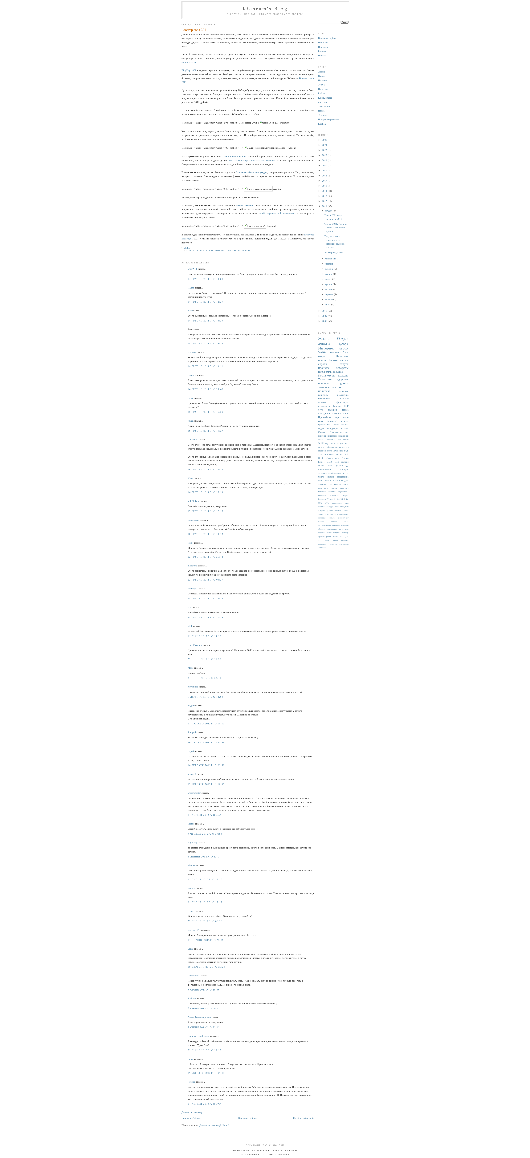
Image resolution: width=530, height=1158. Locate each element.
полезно (322, 102)
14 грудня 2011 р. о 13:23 (205, 320)
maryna (191, 888)
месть (346, 521)
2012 (325, 201)
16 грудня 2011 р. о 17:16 (205, 469)
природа (345, 532)
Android (329, 491)
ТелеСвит (343, 398)
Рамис (191, 374)
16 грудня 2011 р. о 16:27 (205, 430)
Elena (190, 948)
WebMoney (323, 443)
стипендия (323, 487)
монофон (336, 525)
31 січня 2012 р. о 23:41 (204, 677)
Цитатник (323, 89)
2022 (325, 155)
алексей (192, 774)
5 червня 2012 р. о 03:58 (205, 833)
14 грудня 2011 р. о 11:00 (205, 279)
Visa (320, 454)
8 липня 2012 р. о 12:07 (204, 856)
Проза (321, 110)
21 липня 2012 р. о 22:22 (205, 902)
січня (328, 304)
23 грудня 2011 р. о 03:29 (205, 579)
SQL (346, 450)
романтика (343, 394)
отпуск (344, 364)
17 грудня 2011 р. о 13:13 (205, 511)
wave (333, 443)
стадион (322, 450)
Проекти (322, 55)
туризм (331, 543)
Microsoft (332, 420)
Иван (190, 478)
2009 (325, 315)
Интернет (220, 250)
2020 (325, 165)
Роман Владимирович (199, 1017)
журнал (345, 510)
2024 (325, 145)
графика (321, 510)
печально (334, 352)
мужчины (344, 525)
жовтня (329, 263)
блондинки (324, 413)
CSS (335, 491)
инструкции (332, 428)
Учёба (321, 84)
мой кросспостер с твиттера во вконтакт (251, 160)
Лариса (191, 1081)
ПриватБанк (324, 417)
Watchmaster (194, 792)
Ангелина (193, 439)
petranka (192, 352)
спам (320, 420)
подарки (321, 532)
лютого (329, 299)
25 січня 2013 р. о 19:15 (204, 1050)
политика (324, 391)
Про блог (323, 42)
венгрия (322, 435)
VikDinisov (193, 501)
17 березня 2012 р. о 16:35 (206, 784)
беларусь (330, 506)
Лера (190, 397)
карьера (332, 517)
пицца (321, 480)
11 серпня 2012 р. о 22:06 (206, 940)
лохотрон (344, 469)
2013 (325, 196)
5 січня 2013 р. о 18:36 (204, 989)
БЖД (342, 499)
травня (329, 284)
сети (330, 484)
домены (337, 510)
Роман (191, 823)
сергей (191, 751)
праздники (343, 435)
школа (346, 543)
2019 (325, 170)
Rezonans (322, 499)
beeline (337, 499)
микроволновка (324, 525)
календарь (322, 517)
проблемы (329, 446)
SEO (329, 424)
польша (328, 480)
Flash (346, 491)
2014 (325, 190)
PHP (346, 406)
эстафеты (342, 368)
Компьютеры (325, 97)
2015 (325, 185)
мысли (321, 476)
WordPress (329, 454)
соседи (326, 540)
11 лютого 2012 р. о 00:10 (206, 723)
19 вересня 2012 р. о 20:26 (206, 966)
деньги (200, 250)
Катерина (193, 686)
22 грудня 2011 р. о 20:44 (205, 556)
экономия (322, 547)
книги (321, 446)
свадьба (345, 480)
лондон (334, 521)
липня (328, 279)
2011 (325, 206)
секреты (322, 484)
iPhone (336, 424)
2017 (325, 180)
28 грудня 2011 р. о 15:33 (205, 617)
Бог (347, 499)
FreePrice (322, 495)
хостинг (322, 491)
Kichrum (192, 998)
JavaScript (338, 450)
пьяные (336, 480)
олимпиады (332, 529)
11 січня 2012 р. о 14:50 (204, 636)
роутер (338, 446)
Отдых (321, 75)
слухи (346, 536)
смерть (345, 446)
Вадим (191, 705)
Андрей (192, 732)
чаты (340, 543)
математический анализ (329, 473)
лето (320, 409)
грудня (329, 210)
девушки (344, 391)
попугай (336, 532)
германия (336, 413)
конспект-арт (343, 517)
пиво (346, 417)
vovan (191, 420)
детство (330, 510)
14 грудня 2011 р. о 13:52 (205, 343)
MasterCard (334, 495)
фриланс (337, 406)
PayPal (346, 495)
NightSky (192, 842)
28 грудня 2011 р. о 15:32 (205, 598)
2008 (325, 321)
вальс (337, 506)
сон (319, 540)
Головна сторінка (247, 1118)
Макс (190, 667)
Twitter (345, 413)
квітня (328, 289)
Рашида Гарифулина (199, 1036)
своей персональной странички (277, 213)
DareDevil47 (194, 929)
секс (341, 536)
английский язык (340, 503)
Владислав (193, 519)
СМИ (329, 461)
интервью (332, 435)
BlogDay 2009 (188, 70)
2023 (325, 150)
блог (191, 250)
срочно (335, 540)
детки (330, 465)
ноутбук (330, 476)
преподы (323, 383)
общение (321, 529)
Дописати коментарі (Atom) (214, 1125)
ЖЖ (320, 503)
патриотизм (344, 529)
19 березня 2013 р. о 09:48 (206, 1072)
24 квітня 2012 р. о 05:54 (205, 814)
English (322, 123)
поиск (329, 532)
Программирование (328, 119)
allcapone (192, 565)
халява (246, 250)
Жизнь (321, 71)
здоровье (343, 379)
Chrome (321, 432)
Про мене (323, 46)
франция (344, 487)
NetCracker (343, 439)
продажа (321, 536)
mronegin (192, 588)
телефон (332, 409)
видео (321, 428)
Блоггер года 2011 (194, 29)
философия (342, 402)
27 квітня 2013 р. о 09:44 (205, 1103)
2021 (325, 160)
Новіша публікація (191, 1118)
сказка (321, 439)
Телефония (324, 106)
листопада (331, 258)
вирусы (321, 465)
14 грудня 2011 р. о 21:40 (205, 389)
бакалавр (321, 506)
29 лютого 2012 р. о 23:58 (206, 742)
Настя (191, 287)
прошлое (324, 368)
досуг (209, 250)
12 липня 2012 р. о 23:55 (205, 879)
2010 (325, 310)
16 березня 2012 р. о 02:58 (206, 765)
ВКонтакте (324, 398)
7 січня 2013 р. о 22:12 (204, 1027)
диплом (339, 465)
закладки (322, 514)
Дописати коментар (191, 1112)
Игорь (191, 910)
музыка (345, 473)
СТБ (337, 461)
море (337, 417)
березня (329, 294)
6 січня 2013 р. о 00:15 (204, 1008)
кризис (321, 424)
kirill (190, 626)
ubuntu (329, 458)
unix (337, 458)
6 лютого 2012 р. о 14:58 (205, 696)
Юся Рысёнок (195, 645)
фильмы (331, 439)
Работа (321, 93)
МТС (327, 503)
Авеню (345, 458)
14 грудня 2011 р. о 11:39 (205, 301)
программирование (330, 371)
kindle (321, 458)
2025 (325, 139)
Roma (191, 1058)
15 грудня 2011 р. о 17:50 (205, 411)
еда (347, 465)
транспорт (322, 543)
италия (345, 420)
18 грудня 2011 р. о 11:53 (205, 534)
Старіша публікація (303, 1118)
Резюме (322, 51)
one (189, 607)
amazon (339, 454)
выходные (344, 506)
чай (336, 543)
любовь (322, 402)
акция (340, 443)
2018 (325, 175)
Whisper (330, 499)
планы (322, 360)
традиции (344, 540)
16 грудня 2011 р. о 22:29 (205, 492)
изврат (322, 356)
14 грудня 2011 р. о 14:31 (205, 366)
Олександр (193, 975)
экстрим (345, 428)
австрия (345, 461)
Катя (190, 310)
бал (347, 443)
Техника (322, 115)
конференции (324, 469)
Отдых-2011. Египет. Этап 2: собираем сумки (335, 227)
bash (346, 454)
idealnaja (192, 865)
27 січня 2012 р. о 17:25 (204, 659)
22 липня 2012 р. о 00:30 (205, 921)
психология (324, 406)
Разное (321, 461)
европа (322, 364)
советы (337, 484)
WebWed (192, 268)
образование (343, 476)
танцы (334, 487)
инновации (344, 514)
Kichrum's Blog (265, 8)
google (344, 383)
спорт (346, 484)
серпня (329, 273)
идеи (336, 514)
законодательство (329, 387)
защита (330, 514)
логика (321, 521)
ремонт (329, 536)
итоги (344, 348)
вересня (329, 268)
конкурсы (234, 250)
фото (329, 450)
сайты (335, 536)
